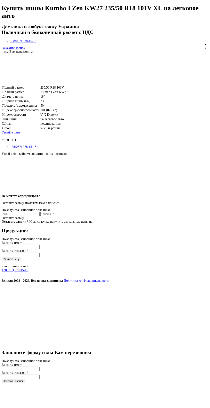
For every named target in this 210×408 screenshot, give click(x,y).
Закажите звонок (13, 48)
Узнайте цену (11, 132)
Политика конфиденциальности (86, 280)
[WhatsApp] (32, 343)
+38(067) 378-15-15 (23, 41)
